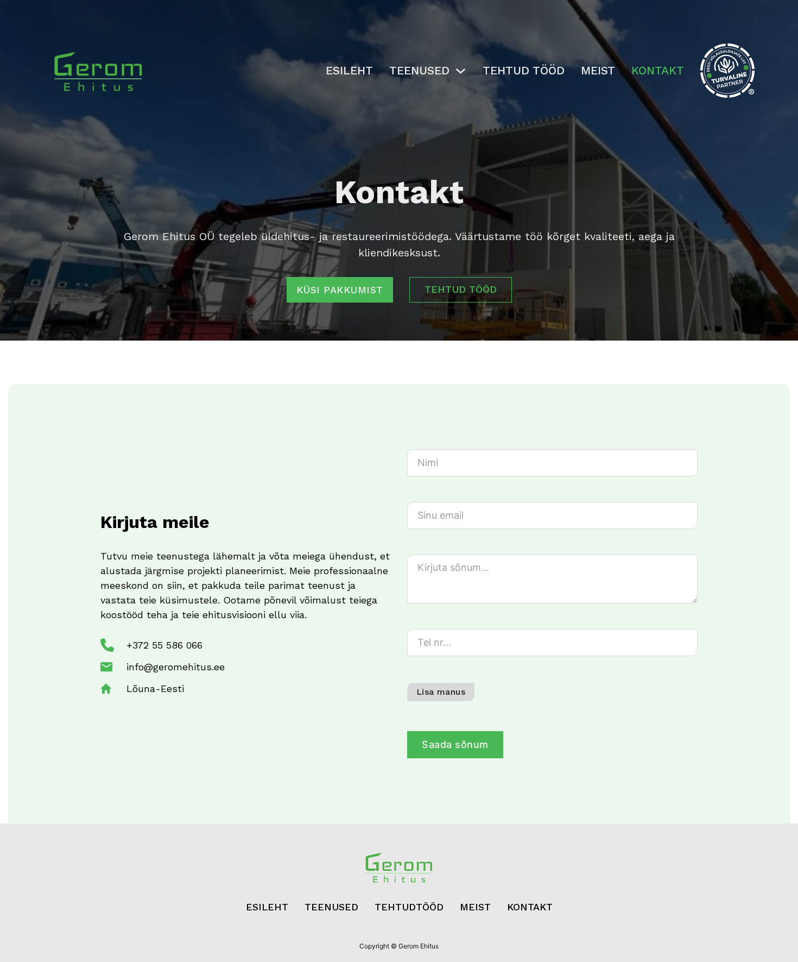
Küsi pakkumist (339, 289)
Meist (598, 70)
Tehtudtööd (409, 907)
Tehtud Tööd (524, 70)
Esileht (349, 70)
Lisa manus (440, 692)
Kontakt (657, 70)
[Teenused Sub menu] (460, 71)
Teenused (419, 70)
